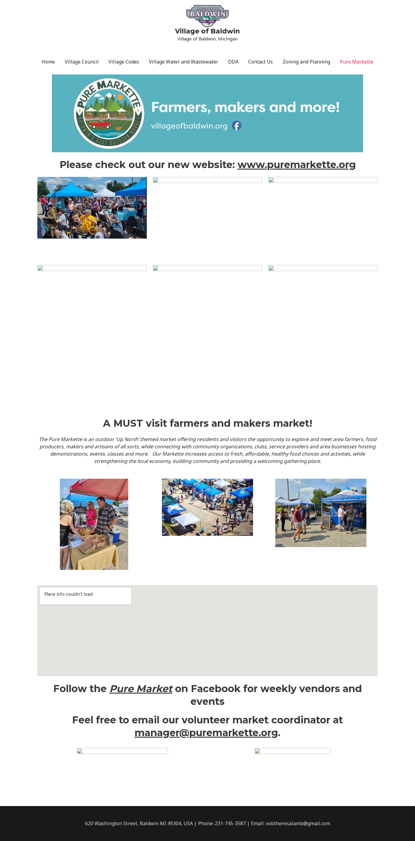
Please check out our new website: (208, 165)
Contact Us (260, 61)
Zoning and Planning (306, 61)
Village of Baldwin (207, 31)
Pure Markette (356, 61)
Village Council (82, 61)
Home (48, 61)
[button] (43, 524)
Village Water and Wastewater (183, 61)
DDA (233, 61)
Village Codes (123, 61)
